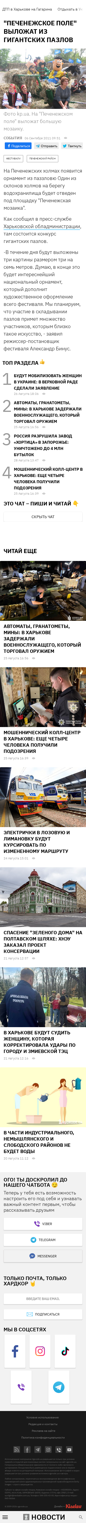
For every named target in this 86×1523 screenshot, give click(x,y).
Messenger (47, 1256)
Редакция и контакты (43, 1424)
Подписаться (47, 1314)
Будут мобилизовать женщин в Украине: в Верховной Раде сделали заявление (48, 382)
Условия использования (42, 1417)
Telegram (47, 1240)
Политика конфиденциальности (43, 1437)
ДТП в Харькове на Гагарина (27, 9)
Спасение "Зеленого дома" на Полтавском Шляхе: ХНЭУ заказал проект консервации (43, 941)
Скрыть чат (43, 516)
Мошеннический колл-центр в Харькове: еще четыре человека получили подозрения (42, 741)
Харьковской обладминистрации (42, 226)
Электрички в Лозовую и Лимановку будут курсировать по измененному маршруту (37, 841)
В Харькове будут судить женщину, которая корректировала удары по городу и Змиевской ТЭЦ (39, 1041)
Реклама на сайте (43, 1431)
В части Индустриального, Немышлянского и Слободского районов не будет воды (39, 1141)
